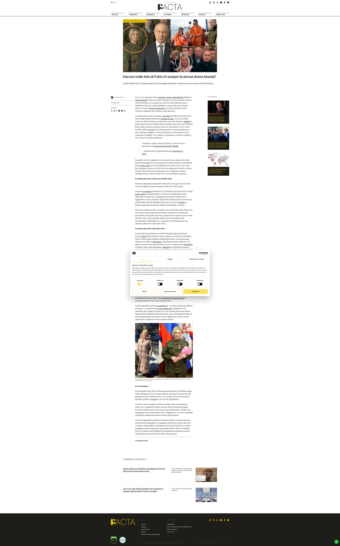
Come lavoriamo (145, 529)
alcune (152, 108)
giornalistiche (177, 97)
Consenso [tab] (143, 259)
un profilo (162, 305)
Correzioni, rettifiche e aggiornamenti (150, 534)
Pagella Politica (171, 524)
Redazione (143, 527)
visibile (187, 121)
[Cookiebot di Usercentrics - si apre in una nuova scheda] (200, 253)
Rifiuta (144, 291)
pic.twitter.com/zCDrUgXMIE (166, 146)
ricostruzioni (160, 108)
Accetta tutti (195, 291)
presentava (188, 244)
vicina (142, 194)
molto (137, 194)
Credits (227, 543)
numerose (162, 97)
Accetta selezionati (170, 291)
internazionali (141, 100)
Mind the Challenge (172, 529)
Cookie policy (215, 543)
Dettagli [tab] (170, 259)
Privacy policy (201, 543)
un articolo (146, 191)
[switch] (160, 284)
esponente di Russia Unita (173, 298)
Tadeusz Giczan (167, 118)
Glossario (143, 532)
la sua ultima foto (165, 308)
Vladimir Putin (141, 441)
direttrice (166, 247)
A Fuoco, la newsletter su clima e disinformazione (179, 527)
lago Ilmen (157, 241)
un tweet (166, 116)
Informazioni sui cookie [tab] (196, 259)
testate (169, 97)
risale (143, 236)
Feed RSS (143, 524)
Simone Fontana (119, 97)
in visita (181, 202)
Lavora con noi (170, 532)
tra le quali (144, 165)
